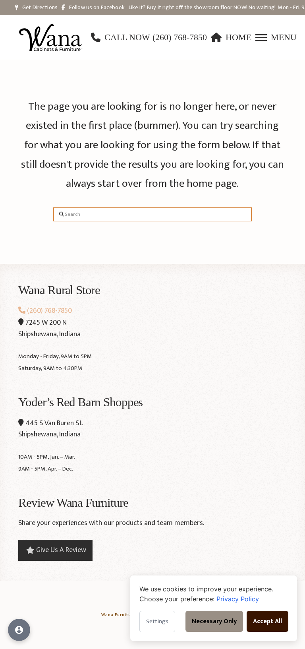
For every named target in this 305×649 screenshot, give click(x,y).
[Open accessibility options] (19, 630)
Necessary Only (214, 621)
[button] (276, 37)
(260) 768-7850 (48, 311)
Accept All (267, 621)
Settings (157, 621)
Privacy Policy (237, 599)
